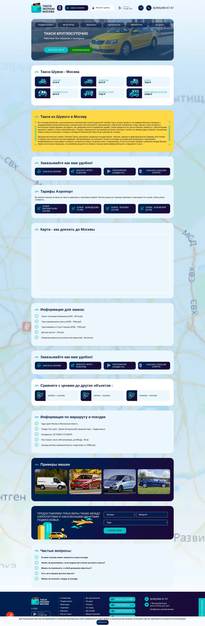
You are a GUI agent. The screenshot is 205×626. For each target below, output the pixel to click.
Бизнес (147, 80)
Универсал (104, 80)
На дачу (159, 25)
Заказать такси (56, 50)
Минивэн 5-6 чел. (60, 92)
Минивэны (136, 25)
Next (170, 40)
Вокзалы (91, 25)
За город (89, 608)
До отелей (90, 611)
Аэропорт (64, 608)
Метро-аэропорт (93, 614)
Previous (35, 40)
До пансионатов (93, 598)
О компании (65, 598)
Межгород (68, 25)
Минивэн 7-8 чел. (106, 92)
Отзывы (89, 604)
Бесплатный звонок (80, 50)
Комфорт (57, 80)
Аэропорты (114, 25)
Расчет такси (66, 614)
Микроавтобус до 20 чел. (155, 92)
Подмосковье (45, 25)
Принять (102, 622)
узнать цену (115, 531)
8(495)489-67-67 (163, 8)
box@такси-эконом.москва (162, 609)
